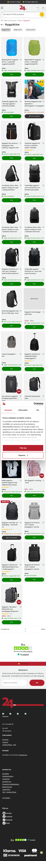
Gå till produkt (34, 116)
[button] (41, 852)
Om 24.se (5, 739)
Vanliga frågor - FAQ (9, 745)
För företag (6, 798)
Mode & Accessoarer (10, 21)
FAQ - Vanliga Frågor (9, 792)
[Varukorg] (43, 8)
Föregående (5, 629)
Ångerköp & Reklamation (10, 784)
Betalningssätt (7, 787)
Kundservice (23, 755)
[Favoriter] (38, 8)
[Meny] (2, 7)
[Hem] (23, 7)
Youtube (9, 813)
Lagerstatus (6, 789)
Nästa (43, 629)
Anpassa (21, 455)
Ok (37, 683)
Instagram (9, 820)
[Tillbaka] (2, 24)
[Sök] (42, 14)
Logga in (5, 742)
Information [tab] (23, 410)
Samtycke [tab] (8, 410)
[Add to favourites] (20, 60)
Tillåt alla (23, 448)
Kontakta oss (6, 781)
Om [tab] (37, 410)
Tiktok (8, 823)
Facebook (9, 816)
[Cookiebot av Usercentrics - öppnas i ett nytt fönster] (33, 403)
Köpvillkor (5, 774)
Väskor (20, 21)
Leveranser (6, 779)
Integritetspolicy (7, 776)
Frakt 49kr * (24, 664)
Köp (11, 74)
